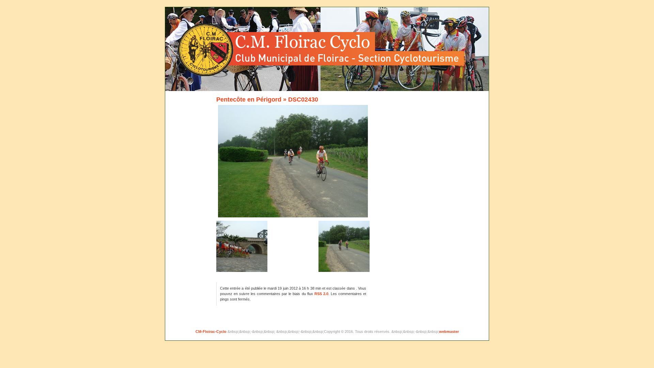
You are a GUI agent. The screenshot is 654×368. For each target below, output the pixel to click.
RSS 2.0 (321, 294)
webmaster (449, 331)
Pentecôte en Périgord (248, 99)
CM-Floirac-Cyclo (212, 331)
